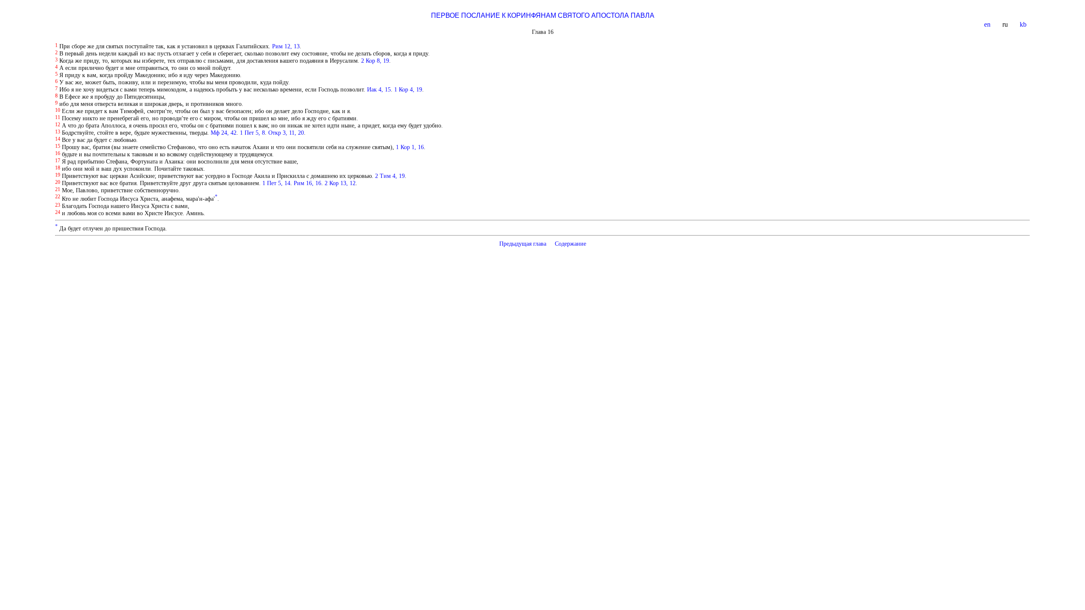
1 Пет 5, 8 (252, 132)
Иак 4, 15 (379, 89)
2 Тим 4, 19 (390, 175)
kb (1024, 24)
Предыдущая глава (523, 243)
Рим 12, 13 (286, 46)
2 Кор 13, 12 (340, 183)
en (988, 24)
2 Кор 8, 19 (375, 60)
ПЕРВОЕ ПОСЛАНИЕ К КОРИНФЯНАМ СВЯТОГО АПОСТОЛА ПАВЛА (542, 15)
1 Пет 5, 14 (276, 183)
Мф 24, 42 (223, 132)
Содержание (570, 243)
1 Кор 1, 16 (410, 147)
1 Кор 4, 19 (408, 89)
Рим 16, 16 (307, 183)
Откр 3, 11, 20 (286, 132)
